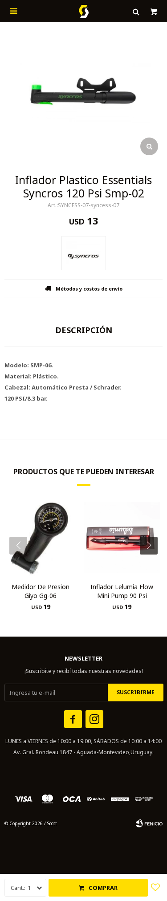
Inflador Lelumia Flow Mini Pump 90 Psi (121, 591)
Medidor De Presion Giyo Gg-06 (40, 591)
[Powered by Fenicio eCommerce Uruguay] (149, 823)
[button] (152, 563)
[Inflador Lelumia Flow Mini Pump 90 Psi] (122, 538)
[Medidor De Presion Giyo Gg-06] (40, 538)
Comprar (103, 888)
